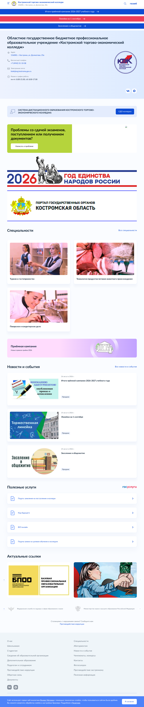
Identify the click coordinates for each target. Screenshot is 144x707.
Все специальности (127, 230)
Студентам (12, 651)
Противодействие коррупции (72, 624)
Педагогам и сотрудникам (19, 665)
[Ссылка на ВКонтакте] (9, 687)
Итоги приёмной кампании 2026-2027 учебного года (69, 12)
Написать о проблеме (24, 146)
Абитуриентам (81, 646)
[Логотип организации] (14, 3)
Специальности (81, 641)
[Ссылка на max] (16, 687)
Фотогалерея (80, 665)
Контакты (78, 661)
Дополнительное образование (21, 661)
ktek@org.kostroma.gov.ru (21, 71)
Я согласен (129, 702)
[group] (38, 580)
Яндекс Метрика (47, 700)
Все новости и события (126, 367)
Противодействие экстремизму (88, 670)
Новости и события (83, 651)
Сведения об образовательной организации (27, 656)
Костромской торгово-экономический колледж (41, 2)
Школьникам (13, 646)
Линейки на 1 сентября (70, 19)
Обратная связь (14, 675)
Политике (76, 703)
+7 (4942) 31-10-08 (18, 63)
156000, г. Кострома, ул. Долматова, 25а (27, 55)
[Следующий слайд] (140, 580)
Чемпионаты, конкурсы (85, 656)
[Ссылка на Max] (134, 91)
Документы (12, 680)
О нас (9, 641)
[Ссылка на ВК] (128, 91)
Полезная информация (84, 675)
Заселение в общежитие (69, 26)
